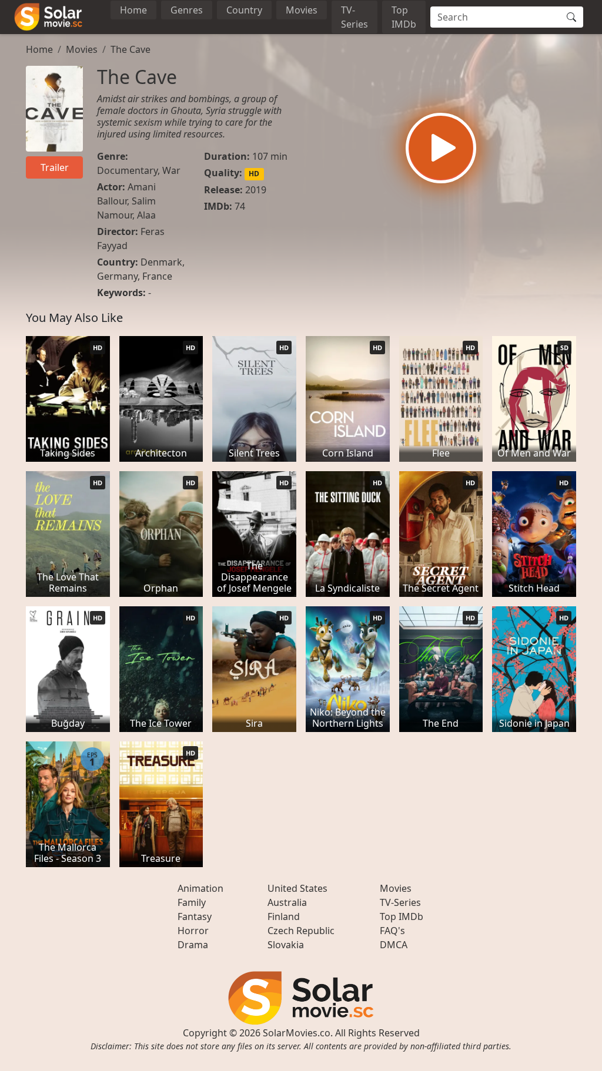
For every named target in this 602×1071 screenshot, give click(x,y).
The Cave (130, 49)
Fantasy (195, 916)
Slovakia (285, 944)
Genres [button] (186, 10)
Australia (287, 902)
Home (133, 10)
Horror (193, 930)
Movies (301, 10)
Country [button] (244, 10)
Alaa (146, 215)
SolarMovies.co (296, 1032)
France (157, 276)
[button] (441, 148)
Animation (200, 888)
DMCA (393, 944)
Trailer (55, 167)
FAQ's (392, 930)
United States (297, 888)
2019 (255, 189)
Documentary (127, 170)
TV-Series (354, 17)
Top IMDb (404, 17)
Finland (283, 916)
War (171, 170)
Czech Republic (301, 930)
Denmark (161, 262)
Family (192, 902)
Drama (193, 944)
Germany (117, 276)
